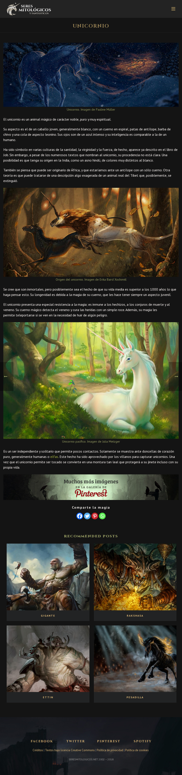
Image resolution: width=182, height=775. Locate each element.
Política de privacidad (110, 750)
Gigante (48, 615)
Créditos (38, 750)
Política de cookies (137, 750)
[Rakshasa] (135, 577)
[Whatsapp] (102, 516)
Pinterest (108, 741)
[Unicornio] (91, 75)
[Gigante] (48, 577)
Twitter (75, 741)
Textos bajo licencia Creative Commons (70, 750)
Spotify (143, 741)
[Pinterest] (94, 516)
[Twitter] (87, 516)
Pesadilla (135, 697)
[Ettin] (48, 658)
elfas (54, 456)
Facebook (42, 741)
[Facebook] (79, 516)
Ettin (48, 697)
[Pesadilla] (135, 658)
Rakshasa (135, 615)
